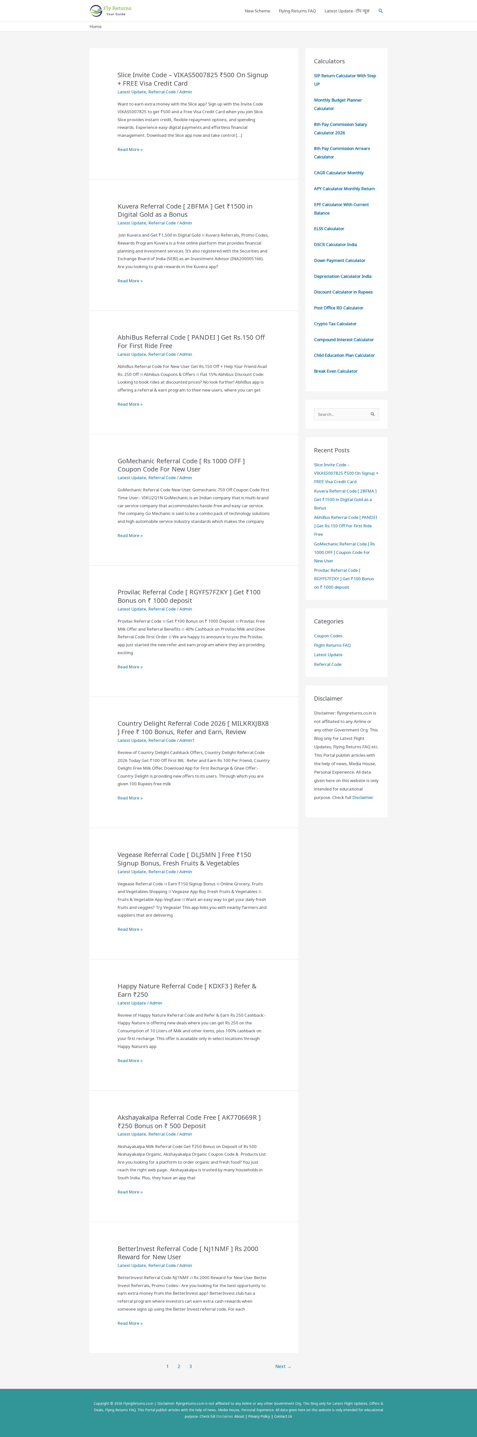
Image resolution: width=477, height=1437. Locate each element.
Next (283, 1366)
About (239, 1416)
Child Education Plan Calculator (344, 355)
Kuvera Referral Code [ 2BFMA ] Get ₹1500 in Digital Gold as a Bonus (185, 210)
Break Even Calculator (336, 371)
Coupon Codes (328, 636)
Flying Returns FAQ (297, 11)
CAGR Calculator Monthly (339, 173)
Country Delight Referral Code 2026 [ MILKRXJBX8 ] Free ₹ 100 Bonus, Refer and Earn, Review (193, 727)
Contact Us (283, 1416)
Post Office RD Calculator (338, 308)
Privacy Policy (259, 1416)
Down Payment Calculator (340, 260)
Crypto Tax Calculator (335, 323)
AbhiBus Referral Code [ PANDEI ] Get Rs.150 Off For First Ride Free (191, 341)
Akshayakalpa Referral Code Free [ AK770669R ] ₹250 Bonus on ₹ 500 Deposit (189, 1121)
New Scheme (257, 11)
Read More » (130, 149)
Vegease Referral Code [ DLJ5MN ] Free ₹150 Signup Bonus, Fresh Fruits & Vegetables (184, 858)
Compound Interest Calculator (344, 339)
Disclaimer (362, 797)
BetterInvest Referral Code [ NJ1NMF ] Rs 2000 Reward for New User (188, 1252)
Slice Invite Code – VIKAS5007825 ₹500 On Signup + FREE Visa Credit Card (193, 79)
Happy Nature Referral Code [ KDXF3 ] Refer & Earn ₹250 (187, 990)
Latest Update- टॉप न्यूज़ (346, 11)
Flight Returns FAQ (332, 645)
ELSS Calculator (329, 228)
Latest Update (132, 92)
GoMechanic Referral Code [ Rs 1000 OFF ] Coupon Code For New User (181, 465)
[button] (380, 10)
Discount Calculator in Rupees (343, 292)
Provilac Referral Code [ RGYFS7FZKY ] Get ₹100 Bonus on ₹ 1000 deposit (189, 596)
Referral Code (162, 92)
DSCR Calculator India (335, 244)
